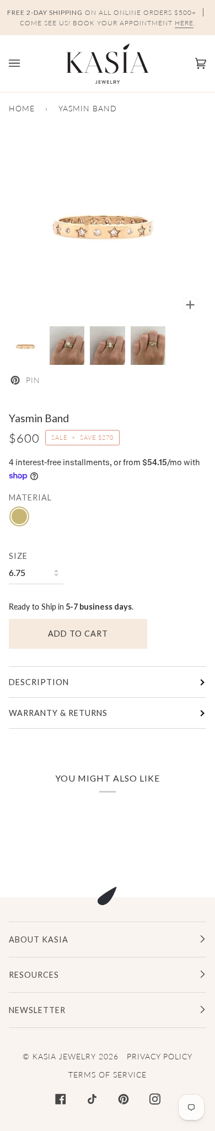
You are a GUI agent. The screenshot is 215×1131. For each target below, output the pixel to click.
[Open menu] (25, 63)
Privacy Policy (159, 1056)
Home (22, 108)
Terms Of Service (107, 1074)
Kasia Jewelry (64, 1056)
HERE (184, 23)
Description (39, 682)
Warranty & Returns (58, 713)
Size (18, 556)
